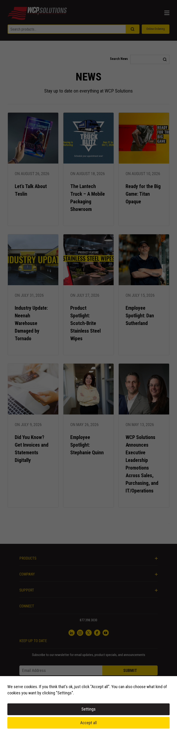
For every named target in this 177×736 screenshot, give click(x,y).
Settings (88, 709)
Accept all (88, 722)
